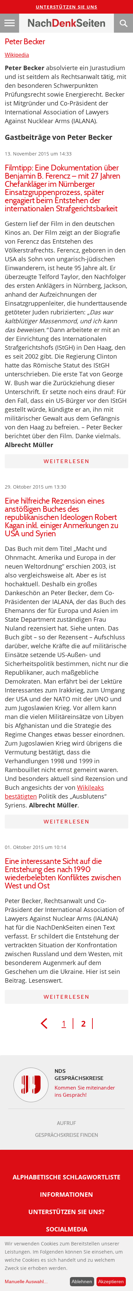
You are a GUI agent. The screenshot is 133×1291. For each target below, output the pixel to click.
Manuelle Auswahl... (26, 1281)
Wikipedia (17, 55)
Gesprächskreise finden (66, 1135)
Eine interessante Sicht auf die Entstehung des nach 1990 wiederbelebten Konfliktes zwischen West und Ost (63, 873)
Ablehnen (82, 1281)
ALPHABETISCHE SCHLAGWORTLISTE (66, 1177)
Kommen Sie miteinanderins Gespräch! (85, 1091)
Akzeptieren (111, 1281)
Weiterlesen (67, 461)
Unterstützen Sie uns (67, 7)
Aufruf (66, 1123)
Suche (123, 23)
